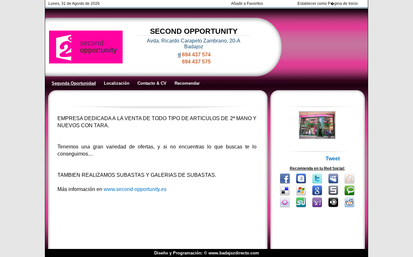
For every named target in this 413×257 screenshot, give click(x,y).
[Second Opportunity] (317, 137)
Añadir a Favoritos (247, 3)
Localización (116, 83)
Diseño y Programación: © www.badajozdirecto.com (206, 253)
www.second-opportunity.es (135, 189)
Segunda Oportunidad (74, 83)
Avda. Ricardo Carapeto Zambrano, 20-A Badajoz (193, 43)
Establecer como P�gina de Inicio (327, 3)
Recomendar (187, 83)
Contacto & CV (151, 83)
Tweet (333, 158)
